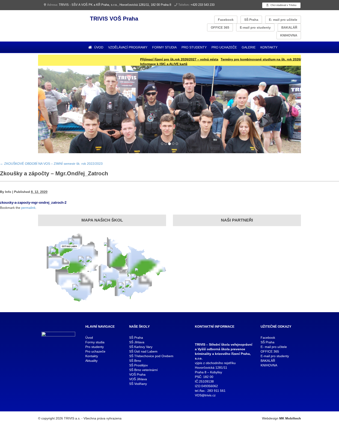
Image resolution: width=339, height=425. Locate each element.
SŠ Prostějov (138, 365)
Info (8, 192)
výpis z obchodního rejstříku (215, 363)
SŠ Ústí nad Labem (143, 351)
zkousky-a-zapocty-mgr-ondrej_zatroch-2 (33, 202)
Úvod (98, 47)
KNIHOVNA (288, 35)
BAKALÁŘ (289, 27)
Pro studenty (194, 47)
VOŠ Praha (137, 374)
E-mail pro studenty (255, 27)
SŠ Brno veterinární (143, 370)
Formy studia (164, 47)
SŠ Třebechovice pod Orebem (151, 356)
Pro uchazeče (224, 47)
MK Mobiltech (290, 418)
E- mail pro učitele (283, 19)
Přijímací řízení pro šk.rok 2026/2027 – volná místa (167, 59)
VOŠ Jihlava (138, 379)
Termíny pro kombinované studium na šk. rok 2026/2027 (252, 59)
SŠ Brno (135, 360)
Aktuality (91, 360)
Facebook (226, 19)
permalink (28, 208)
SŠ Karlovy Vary (140, 347)
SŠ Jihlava (136, 342)
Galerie (249, 47)
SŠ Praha (251, 19)
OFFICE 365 (220, 27)
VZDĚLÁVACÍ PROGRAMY (127, 47)
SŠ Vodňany (138, 384)
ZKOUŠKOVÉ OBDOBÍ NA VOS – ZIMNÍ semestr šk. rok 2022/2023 (51, 163)
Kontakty (268, 47)
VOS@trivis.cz (205, 395)
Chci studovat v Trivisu (283, 5)
